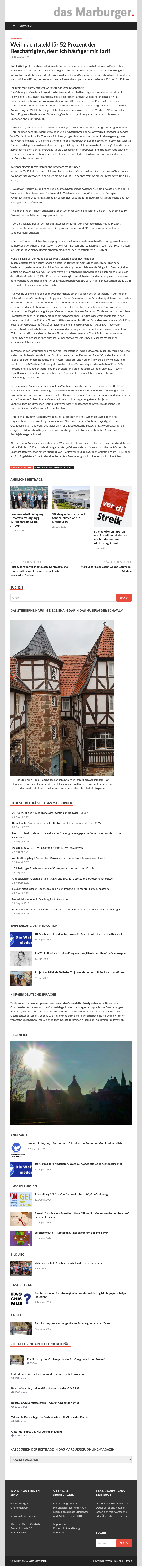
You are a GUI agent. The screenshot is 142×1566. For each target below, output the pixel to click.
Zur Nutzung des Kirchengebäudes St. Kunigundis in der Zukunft (50, 812)
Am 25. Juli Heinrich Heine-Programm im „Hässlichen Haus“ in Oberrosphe (80, 953)
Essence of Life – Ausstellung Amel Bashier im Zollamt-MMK (71, 1232)
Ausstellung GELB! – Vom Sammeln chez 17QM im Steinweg (47, 847)
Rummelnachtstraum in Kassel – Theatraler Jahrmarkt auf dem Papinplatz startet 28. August (67, 909)
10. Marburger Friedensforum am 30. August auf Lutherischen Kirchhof (54, 868)
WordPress (112, 1560)
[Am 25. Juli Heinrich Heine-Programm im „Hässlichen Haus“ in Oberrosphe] (21, 953)
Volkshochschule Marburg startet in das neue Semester (69, 1262)
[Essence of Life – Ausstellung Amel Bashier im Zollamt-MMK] (21, 1232)
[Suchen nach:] (71, 598)
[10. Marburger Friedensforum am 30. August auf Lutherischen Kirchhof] (21, 934)
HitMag (127, 1560)
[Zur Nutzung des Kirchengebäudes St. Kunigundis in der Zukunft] (21, 1323)
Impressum (59, 1524)
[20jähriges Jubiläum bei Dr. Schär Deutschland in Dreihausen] (71, 498)
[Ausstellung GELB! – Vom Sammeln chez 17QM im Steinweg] (21, 1194)
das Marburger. (38, 1560)
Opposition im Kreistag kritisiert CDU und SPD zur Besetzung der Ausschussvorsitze (62, 878)
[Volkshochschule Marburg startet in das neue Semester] (21, 1263)
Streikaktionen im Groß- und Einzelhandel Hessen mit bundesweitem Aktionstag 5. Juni (110, 537)
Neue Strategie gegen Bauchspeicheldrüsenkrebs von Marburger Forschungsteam (60, 888)
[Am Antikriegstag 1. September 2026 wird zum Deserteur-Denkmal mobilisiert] (18, 1143)
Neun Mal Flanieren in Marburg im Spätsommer (40, 899)
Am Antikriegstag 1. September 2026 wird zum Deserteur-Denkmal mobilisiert (58, 858)
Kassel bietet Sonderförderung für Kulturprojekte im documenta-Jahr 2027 (56, 822)
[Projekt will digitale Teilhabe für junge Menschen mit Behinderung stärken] (21, 972)
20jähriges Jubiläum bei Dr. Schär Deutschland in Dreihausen (70, 517)
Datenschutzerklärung (66, 1528)
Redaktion (59, 1532)
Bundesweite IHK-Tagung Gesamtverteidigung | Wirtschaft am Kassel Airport (26, 519)
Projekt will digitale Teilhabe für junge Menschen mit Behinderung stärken (80, 972)
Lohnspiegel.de (43, 467)
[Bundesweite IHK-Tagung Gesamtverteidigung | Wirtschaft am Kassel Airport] (29, 498)
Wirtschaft (16, 38)
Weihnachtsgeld (63, 467)
